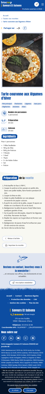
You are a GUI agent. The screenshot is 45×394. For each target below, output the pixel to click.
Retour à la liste (14, 238)
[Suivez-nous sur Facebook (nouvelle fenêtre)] (3, 338)
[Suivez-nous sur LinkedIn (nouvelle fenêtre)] (11, 338)
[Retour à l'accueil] (6, 2)
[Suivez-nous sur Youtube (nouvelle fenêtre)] (18, 338)
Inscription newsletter (24, 283)
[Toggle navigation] (42, 5)
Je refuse (15, 390)
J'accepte (29, 390)
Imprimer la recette (16, 245)
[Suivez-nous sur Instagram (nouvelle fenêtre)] (25, 338)
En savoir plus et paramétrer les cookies (22, 385)
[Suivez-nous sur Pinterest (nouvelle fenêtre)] (32, 338)
